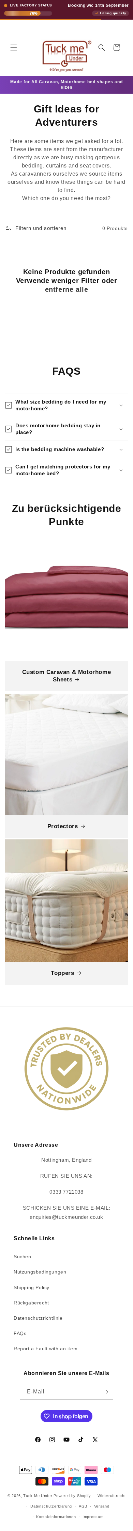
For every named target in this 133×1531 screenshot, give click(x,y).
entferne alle (66, 289)
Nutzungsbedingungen (40, 1272)
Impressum (93, 1517)
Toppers (62, 973)
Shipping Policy (31, 1287)
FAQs (20, 1333)
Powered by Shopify (72, 1496)
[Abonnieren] (105, 1392)
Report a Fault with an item (45, 1348)
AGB (83, 1506)
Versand (101, 1506)
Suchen (22, 1256)
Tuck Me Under (37, 1496)
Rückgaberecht (31, 1302)
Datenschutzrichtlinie (38, 1318)
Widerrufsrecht (111, 1496)
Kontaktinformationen (56, 1517)
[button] (13, 47)
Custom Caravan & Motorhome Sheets (66, 676)
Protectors (62, 826)
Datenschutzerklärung (51, 1506)
